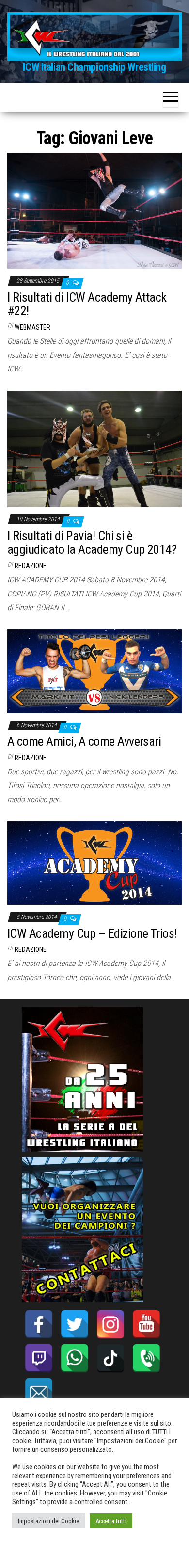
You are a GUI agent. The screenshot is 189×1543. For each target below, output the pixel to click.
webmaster (32, 327)
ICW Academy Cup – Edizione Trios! (92, 933)
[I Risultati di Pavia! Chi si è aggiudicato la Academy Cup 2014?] (94, 448)
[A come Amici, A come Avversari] (94, 670)
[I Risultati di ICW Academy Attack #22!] (94, 210)
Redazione (31, 566)
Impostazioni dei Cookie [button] (48, 1521)
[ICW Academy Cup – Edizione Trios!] (94, 862)
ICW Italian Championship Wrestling (94, 67)
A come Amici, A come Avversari (84, 741)
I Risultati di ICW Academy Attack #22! (87, 304)
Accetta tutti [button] (110, 1521)
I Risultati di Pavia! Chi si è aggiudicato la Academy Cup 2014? (91, 543)
